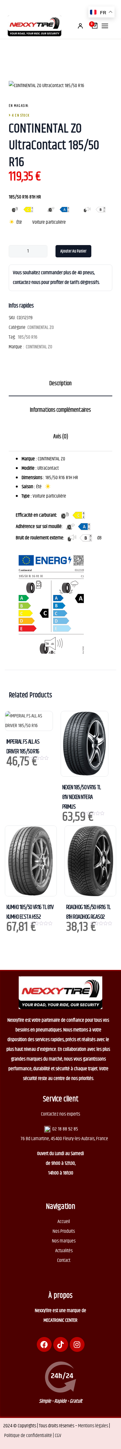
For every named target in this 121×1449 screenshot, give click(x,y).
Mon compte (80, 26)
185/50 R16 (27, 337)
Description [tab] (60, 383)
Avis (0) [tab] (60, 436)
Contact (63, 1260)
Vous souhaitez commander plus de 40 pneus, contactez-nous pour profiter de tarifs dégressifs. (56, 277)
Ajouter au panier (73, 251)
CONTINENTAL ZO (40, 327)
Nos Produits (64, 1231)
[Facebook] (44, 1344)
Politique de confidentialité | (29, 1436)
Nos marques (64, 1241)
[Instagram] (77, 1344)
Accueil (63, 1222)
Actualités (64, 1251)
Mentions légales (93, 1426)
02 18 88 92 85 (65, 1129)
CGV (58, 1436)
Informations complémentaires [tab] (60, 410)
